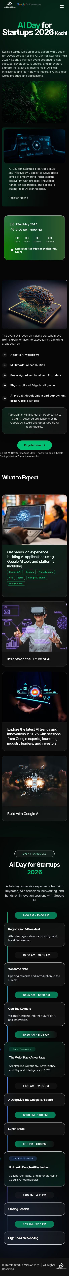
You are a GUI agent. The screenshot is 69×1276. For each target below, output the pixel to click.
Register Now (17, 197)
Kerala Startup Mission (19, 1265)
